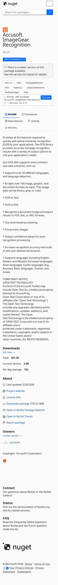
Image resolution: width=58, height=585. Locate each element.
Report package (15, 422)
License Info (13, 397)
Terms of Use (42, 564)
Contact (9, 488)
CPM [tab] (7, 87)
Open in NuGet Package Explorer (25, 410)
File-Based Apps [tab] (12, 92)
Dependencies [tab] (15, 121)
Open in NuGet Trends (19, 416)
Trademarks (24, 571)
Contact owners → (12, 435)
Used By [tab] (34, 121)
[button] (46, 97)
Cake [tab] (26, 92)
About (28, 564)
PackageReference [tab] (34, 82)
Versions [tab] (12, 127)
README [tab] (12, 114)
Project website (15, 391)
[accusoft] (6, 442)
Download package (17, 403)
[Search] (50, 12)
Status (8, 503)
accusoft (15, 442)
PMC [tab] (19, 82)
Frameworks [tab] (30, 114)
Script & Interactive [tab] (35, 87)
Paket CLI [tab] (18, 87)
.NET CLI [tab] (8, 82)
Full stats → (9, 352)
